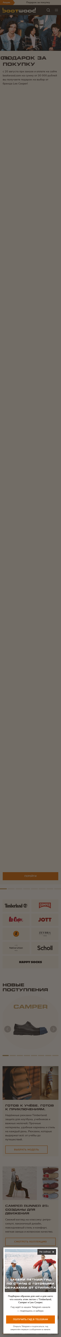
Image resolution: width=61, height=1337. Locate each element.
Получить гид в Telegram (30, 1319)
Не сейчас (47, 1252)
